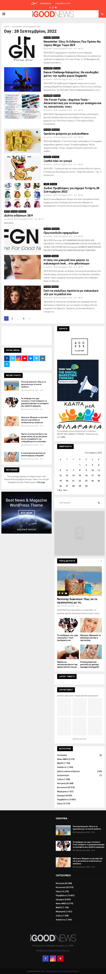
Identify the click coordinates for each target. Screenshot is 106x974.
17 (92, 475)
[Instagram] (53, 958)
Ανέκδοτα (47, 157)
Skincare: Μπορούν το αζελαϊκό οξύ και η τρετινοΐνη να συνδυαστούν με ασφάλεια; (34, 420)
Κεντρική (47, 37)
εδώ (63, 437)
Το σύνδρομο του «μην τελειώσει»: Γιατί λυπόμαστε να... (67, 637)
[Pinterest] (60, 958)
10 (92, 470)
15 (80, 475)
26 (60, 486)
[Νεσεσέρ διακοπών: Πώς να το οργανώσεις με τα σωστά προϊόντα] (11, 386)
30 (86, 486)
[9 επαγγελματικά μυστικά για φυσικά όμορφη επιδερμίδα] (11, 457)
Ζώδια (46, 184)
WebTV (7, 211)
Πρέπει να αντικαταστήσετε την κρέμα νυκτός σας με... (67, 664)
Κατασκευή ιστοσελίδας (61, 971)
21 (73, 481)
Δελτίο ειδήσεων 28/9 (18, 215)
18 (99, 475)
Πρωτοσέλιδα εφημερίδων (61, 232)
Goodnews (62, 755)
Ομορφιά (55, 256)
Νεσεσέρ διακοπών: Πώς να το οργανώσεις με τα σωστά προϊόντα (33, 384)
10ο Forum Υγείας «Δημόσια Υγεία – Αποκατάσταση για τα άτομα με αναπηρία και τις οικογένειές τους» (72, 103)
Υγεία (59, 803)
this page (41, 482)
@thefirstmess (80, 739)
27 (67, 486)
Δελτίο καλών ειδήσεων (68, 771)
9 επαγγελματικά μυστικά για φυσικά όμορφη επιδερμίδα (33, 454)
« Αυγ (59, 490)
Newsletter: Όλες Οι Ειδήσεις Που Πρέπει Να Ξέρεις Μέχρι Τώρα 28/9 (72, 43)
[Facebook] (46, 958)
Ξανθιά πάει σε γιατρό (58, 161)
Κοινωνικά (55, 37)
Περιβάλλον (62, 799)
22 (80, 481)
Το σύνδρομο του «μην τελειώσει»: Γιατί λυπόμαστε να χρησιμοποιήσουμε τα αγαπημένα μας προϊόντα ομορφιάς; (35, 402)
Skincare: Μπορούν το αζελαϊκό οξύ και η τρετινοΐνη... (90, 637)
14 (73, 475)
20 (67, 481)
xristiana (49, 49)
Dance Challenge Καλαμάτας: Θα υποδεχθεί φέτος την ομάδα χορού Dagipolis (71, 74)
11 (99, 470)
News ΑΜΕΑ (48, 68)
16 (86, 475)
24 (92, 481)
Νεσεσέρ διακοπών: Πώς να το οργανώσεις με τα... (77, 600)
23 (86, 481)
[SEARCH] (99, 503)
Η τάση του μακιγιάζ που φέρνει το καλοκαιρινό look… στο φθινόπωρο (66, 261)
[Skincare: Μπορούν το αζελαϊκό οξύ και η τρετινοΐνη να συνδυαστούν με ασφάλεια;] (11, 421)
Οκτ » (65, 490)
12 (60, 475)
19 (60, 481)
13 (67, 475)
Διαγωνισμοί (63, 775)
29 (80, 486)
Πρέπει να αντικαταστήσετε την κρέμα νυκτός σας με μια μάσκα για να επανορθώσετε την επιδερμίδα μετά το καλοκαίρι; (34, 437)
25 (99, 481)
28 (73, 486)
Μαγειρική (55, 129)
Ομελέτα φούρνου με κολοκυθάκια (66, 133)
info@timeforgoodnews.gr (58, 951)
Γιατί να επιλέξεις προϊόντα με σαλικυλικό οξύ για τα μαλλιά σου (71, 292)
